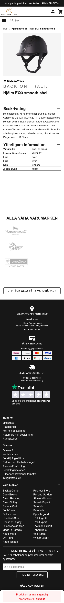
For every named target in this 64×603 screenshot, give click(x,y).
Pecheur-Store (41, 490)
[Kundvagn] (60, 11)
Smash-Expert (41, 502)
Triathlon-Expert (42, 526)
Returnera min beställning (18, 434)
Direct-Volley (10, 502)
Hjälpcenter (9, 427)
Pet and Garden (42, 494)
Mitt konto (8, 423)
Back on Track (25, 86)
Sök (17, 20)
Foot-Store (9, 510)
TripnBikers (40, 530)
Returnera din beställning (32, 380)
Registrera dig (32, 575)
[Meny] (4, 20)
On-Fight (8, 538)
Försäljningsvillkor (13, 458)
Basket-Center (11, 490)
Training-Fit (40, 518)
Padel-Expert (10, 541)
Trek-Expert (40, 522)
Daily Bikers (10, 494)
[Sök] (12, 20)
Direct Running (11, 498)
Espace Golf (10, 506)
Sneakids (38, 510)
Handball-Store (11, 518)
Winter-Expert (41, 538)
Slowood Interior (42, 498)
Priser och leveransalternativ (19, 474)
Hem (5, 28)
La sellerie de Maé (13, 526)
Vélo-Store (39, 534)
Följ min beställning (14, 430)
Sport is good (41, 514)
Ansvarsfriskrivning (14, 466)
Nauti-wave (9, 534)
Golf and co (9, 514)
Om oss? (8, 450)
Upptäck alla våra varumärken (32, 291)
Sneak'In (38, 506)
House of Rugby (12, 522)
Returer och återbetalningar (18, 462)
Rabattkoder (10, 438)
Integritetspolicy (12, 478)
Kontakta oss (32, 319)
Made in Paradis (12, 530)
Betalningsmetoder (14, 470)
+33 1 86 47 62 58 (32, 329)
